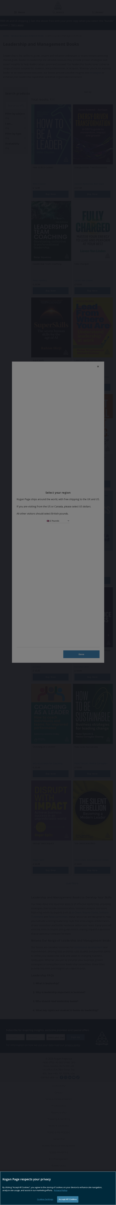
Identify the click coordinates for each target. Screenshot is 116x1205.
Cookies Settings (45, 1199)
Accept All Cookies (68, 1199)
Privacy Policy (60, 1190)
